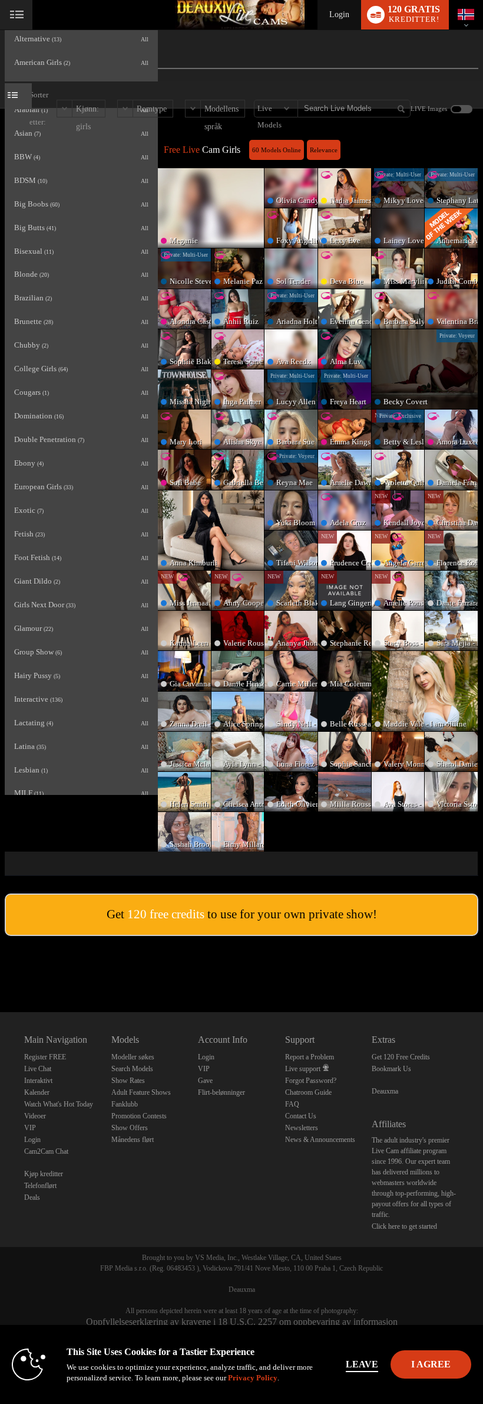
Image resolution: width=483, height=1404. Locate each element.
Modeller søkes (132, 1057)
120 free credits (165, 914)
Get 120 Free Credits (401, 1057)
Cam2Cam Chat (46, 1151)
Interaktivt (38, 1080)
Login (339, 14)
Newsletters (301, 1128)
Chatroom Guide (308, 1092)
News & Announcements (320, 1139)
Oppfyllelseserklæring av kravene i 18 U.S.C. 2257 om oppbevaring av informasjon (242, 1322)
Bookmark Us (391, 1069)
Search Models (132, 1069)
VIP (30, 1128)
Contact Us (300, 1116)
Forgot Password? (310, 1080)
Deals (32, 1197)
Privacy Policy (252, 1377)
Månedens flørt (132, 1139)
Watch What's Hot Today (58, 1104)
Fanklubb (124, 1104)
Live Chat (37, 1069)
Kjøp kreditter (43, 1174)
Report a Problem (309, 1057)
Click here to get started (404, 1226)
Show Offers (129, 1128)
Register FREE (45, 1057)
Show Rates (128, 1080)
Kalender (36, 1092)
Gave (205, 1080)
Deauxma (385, 1091)
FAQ (292, 1104)
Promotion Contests (139, 1116)
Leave (362, 1364)
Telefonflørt (40, 1186)
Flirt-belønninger (221, 1092)
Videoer (35, 1116)
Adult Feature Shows (141, 1092)
